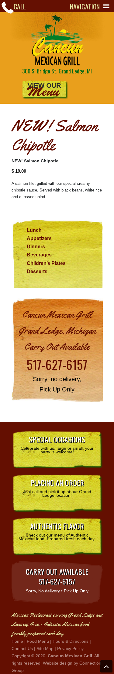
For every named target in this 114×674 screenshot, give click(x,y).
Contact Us (22, 648)
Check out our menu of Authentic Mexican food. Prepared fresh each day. (57, 530)
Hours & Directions (70, 641)
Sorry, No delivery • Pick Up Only (57, 579)
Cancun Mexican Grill (57, 40)
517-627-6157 (57, 364)
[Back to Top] (106, 666)
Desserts (37, 271)
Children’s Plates (46, 263)
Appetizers (39, 238)
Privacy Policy (70, 648)
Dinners (36, 246)
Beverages (39, 254)
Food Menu (38, 641)
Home (17, 641)
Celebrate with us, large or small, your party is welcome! (57, 444)
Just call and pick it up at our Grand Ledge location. (57, 487)
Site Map (45, 648)
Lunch (34, 230)
